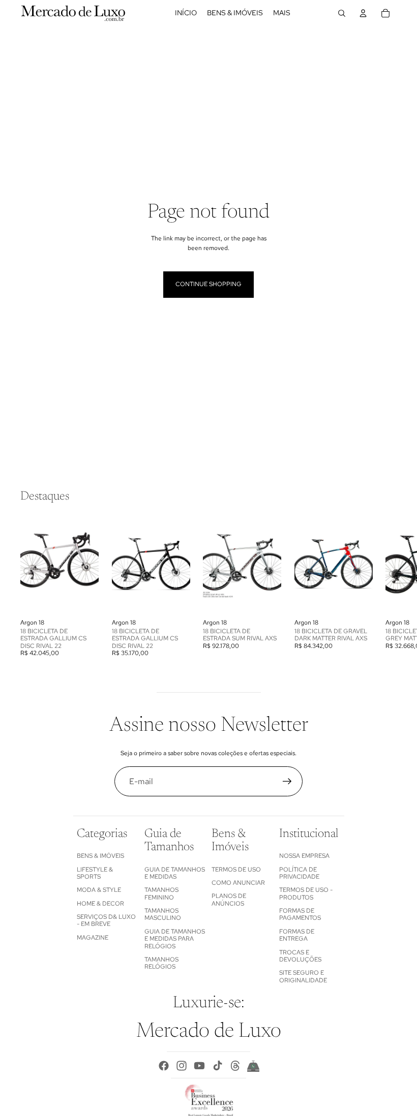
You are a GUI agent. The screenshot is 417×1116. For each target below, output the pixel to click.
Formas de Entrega (296, 935)
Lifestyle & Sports (95, 873)
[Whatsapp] (253, 1066)
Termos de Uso (236, 869)
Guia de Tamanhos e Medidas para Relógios (174, 938)
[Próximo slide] (385, 586)
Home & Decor (100, 904)
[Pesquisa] (342, 13)
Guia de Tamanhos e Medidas (174, 873)
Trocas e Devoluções (300, 956)
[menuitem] (281, 13)
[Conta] (363, 13)
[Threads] (235, 1066)
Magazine (92, 938)
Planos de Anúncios (229, 899)
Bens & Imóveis (100, 856)
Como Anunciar (238, 883)
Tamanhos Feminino (161, 893)
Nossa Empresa (304, 856)
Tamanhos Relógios (161, 963)
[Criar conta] (287, 781)
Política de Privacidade (299, 873)
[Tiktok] (218, 1066)
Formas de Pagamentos (300, 914)
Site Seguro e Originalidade (303, 976)
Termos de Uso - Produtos (306, 893)
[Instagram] (181, 1066)
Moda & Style (99, 890)
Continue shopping (208, 284)
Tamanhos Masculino (162, 914)
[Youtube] (199, 1066)
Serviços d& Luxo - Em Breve (106, 920)
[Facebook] (164, 1066)
